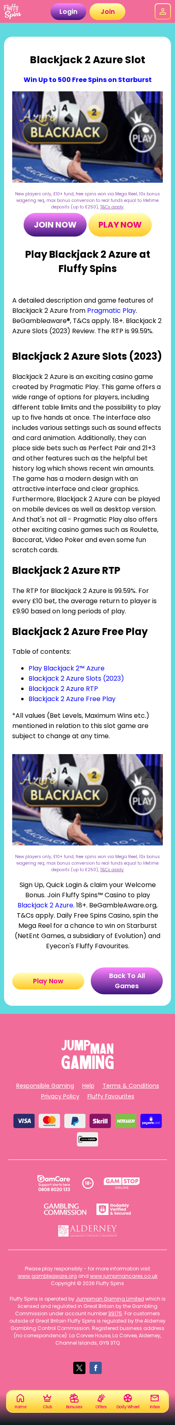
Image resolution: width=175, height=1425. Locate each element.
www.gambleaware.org (47, 1275)
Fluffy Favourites (111, 1096)
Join (108, 11)
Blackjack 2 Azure (45, 905)
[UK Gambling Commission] (65, 1209)
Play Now (120, 224)
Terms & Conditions (131, 1086)
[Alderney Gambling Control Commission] (87, 1231)
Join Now (55, 224)
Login (68, 11)
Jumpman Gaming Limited (110, 1298)
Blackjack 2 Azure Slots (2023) (76, 678)
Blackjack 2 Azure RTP (63, 688)
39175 (115, 1313)
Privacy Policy (60, 1096)
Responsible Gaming (45, 1086)
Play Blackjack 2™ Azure (66, 668)
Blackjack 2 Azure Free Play (72, 699)
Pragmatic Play (111, 310)
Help (88, 1086)
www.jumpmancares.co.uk (124, 1275)
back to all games (127, 981)
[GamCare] (53, 1183)
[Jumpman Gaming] (87, 1066)
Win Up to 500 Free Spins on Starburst (88, 79)
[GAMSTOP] (122, 1183)
